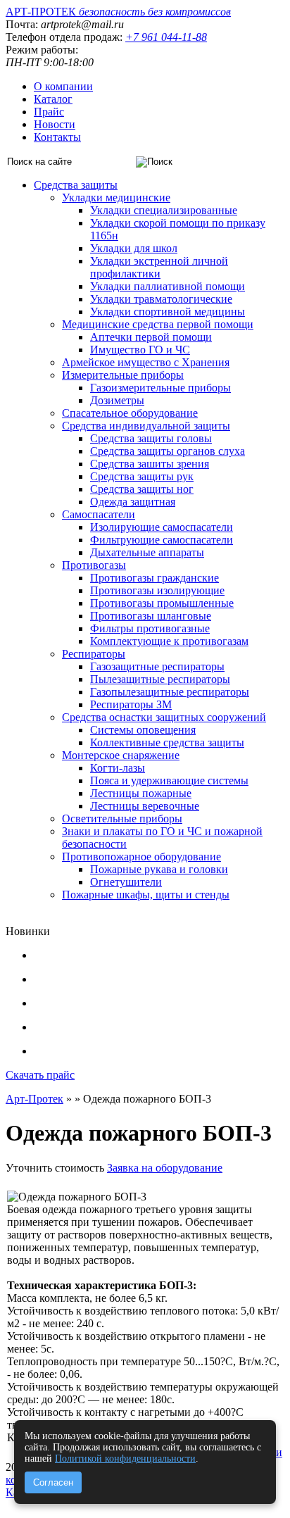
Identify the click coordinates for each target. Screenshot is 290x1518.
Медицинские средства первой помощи (157, 324)
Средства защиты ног (142, 489)
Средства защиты (76, 185)
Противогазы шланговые (150, 616)
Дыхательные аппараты (147, 552)
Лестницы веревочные (144, 806)
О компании (63, 86)
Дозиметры (117, 400)
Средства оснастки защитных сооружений (164, 717)
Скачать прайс (40, 1075)
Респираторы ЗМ (131, 704)
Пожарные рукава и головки (159, 869)
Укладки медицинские (116, 197)
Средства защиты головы (151, 438)
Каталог (53, 99)
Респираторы (93, 654)
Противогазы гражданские (154, 578)
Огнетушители (126, 882)
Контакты (57, 137)
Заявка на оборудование (164, 1168)
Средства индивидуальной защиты (146, 426)
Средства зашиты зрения (149, 464)
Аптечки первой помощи (151, 337)
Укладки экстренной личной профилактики (159, 267)
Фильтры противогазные (150, 628)
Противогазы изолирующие (157, 590)
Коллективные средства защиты (167, 742)
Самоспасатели (98, 514)
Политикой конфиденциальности (125, 1458)
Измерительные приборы (123, 375)
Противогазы (94, 565)
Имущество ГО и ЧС (140, 350)
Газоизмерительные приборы (160, 388)
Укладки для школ (133, 248)
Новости (54, 124)
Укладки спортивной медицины (167, 312)
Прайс (49, 112)
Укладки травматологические (161, 299)
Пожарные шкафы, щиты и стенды (145, 895)
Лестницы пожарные (140, 793)
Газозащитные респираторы (157, 666)
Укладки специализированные (163, 210)
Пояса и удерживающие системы (169, 780)
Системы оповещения (143, 730)
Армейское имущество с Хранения (145, 362)
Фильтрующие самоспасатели (161, 540)
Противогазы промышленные (162, 603)
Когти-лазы (117, 768)
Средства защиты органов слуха (167, 451)
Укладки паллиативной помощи (167, 286)
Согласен (53, 1482)
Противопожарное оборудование (141, 856)
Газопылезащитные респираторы (169, 692)
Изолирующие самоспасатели (161, 527)
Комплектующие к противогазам (169, 641)
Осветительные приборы (122, 818)
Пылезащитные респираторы (160, 679)
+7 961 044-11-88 (166, 37)
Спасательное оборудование (130, 413)
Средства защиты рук (142, 476)
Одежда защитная (132, 502)
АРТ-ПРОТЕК (118, 12)
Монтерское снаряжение (120, 755)
